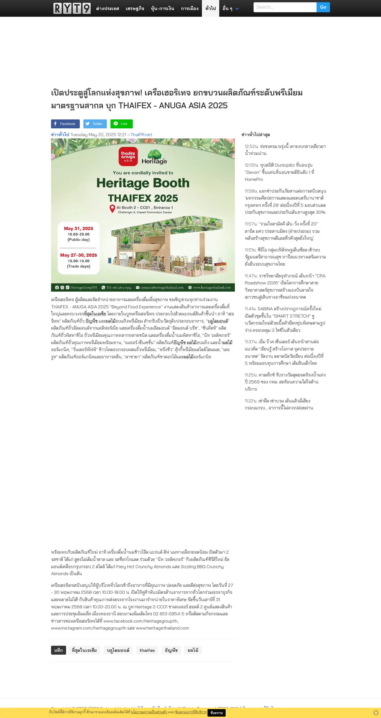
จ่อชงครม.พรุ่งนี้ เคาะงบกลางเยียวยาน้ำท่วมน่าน (285, 149)
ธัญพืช (92, 321)
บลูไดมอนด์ (218, 321)
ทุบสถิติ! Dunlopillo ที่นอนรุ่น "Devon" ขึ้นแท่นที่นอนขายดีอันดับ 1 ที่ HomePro (279, 172)
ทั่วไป (210, 8)
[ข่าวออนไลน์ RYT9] (70, 8)
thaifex (147, 650)
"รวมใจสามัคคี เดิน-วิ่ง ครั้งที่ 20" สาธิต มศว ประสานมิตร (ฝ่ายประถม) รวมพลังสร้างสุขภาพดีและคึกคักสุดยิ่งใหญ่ (282, 231)
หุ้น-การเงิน (162, 8)
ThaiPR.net (141, 134)
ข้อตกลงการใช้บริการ (191, 712)
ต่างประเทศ (107, 8)
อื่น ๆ (227, 8)
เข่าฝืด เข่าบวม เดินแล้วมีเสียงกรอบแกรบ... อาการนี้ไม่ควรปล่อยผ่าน (279, 404)
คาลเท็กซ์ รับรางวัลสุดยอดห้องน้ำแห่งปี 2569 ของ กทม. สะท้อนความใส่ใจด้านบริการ (285, 382)
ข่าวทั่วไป (60, 134)
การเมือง (190, 8)
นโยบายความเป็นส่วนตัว (149, 712)
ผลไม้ (110, 321)
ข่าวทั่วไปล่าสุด (256, 134)
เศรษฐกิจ (135, 8)
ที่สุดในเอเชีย (95, 313)
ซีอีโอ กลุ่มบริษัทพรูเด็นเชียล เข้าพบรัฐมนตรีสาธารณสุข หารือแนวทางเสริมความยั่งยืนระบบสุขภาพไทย (285, 257)
